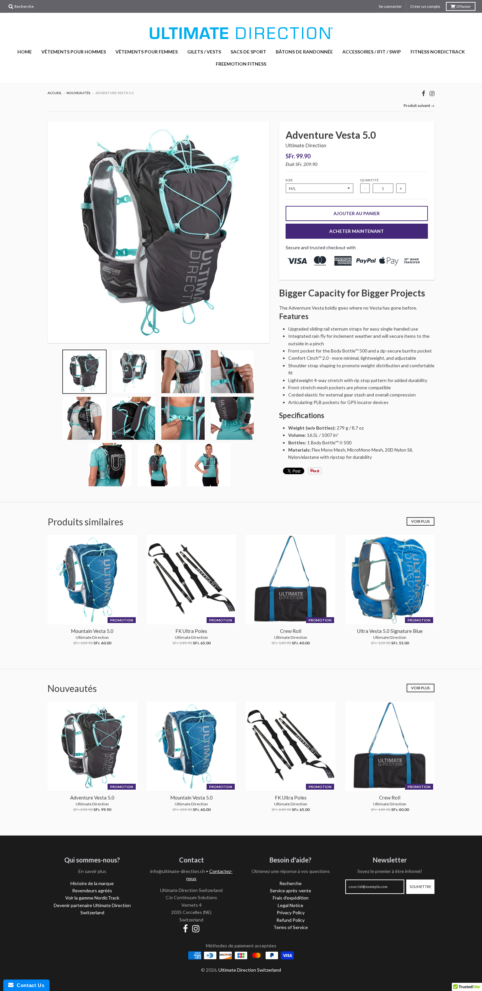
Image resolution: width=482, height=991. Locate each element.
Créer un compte (425, 6)
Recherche (290, 883)
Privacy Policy (291, 912)
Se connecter (390, 6)
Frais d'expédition (291, 897)
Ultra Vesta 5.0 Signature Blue (390, 631)
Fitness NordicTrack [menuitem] (438, 51)
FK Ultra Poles (191, 631)
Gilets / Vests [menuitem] (204, 51)
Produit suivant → (419, 105)
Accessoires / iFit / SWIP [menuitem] (371, 51)
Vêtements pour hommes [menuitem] (73, 51)
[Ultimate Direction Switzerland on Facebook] (423, 93)
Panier (463, 6)
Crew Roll (290, 631)
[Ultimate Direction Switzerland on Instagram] (432, 93)
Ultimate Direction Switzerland (249, 970)
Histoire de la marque (92, 883)
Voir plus (420, 521)
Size (289, 180)
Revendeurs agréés (92, 890)
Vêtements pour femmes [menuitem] (146, 51)
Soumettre (420, 886)
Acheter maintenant (356, 231)
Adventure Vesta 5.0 (92, 797)
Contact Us (28, 985)
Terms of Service (290, 927)
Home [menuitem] (24, 51)
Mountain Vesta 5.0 (92, 631)
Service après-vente (290, 890)
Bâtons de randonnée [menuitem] (304, 51)
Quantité (369, 180)
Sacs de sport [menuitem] (248, 51)
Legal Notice (290, 905)
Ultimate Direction (306, 145)
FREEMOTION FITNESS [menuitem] (241, 64)
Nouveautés (78, 93)
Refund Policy (290, 920)
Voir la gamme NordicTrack (92, 897)
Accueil (55, 93)
